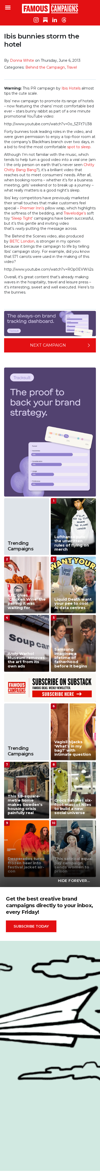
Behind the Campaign (45, 67)
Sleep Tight (22, 218)
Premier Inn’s (32, 208)
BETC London (21, 241)
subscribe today (31, 926)
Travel (72, 67)
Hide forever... (74, 880)
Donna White (22, 60)
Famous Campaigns (50, 8)
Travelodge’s (75, 213)
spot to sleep (79, 147)
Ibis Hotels (71, 88)
